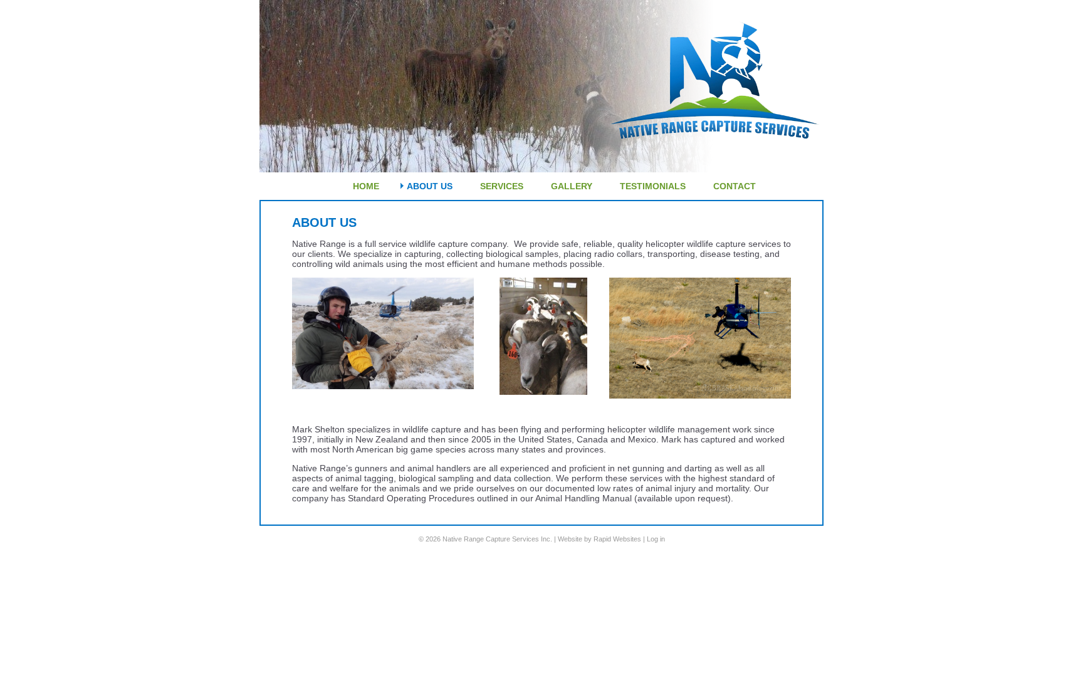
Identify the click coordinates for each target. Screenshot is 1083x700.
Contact (734, 186)
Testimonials (653, 186)
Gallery (571, 186)
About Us (430, 186)
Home (366, 186)
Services (501, 186)
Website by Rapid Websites (599, 539)
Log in (656, 539)
